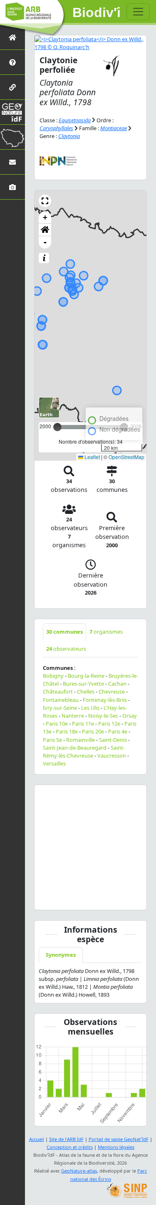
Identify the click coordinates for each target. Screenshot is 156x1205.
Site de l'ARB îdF (66, 1139)
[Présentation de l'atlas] (12, 62)
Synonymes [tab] (61, 954)
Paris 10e (57, 723)
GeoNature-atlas (79, 1171)
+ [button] (45, 217)
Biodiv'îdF (96, 12)
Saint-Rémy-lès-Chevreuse (84, 751)
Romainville (80, 739)
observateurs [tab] (66, 648)
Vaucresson (111, 755)
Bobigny (53, 675)
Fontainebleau (61, 700)
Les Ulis (90, 707)
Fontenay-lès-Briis (105, 700)
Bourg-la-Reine (86, 675)
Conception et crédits (70, 1147)
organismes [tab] (106, 631)
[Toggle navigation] (138, 11)
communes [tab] (64, 631)
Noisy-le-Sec (103, 715)
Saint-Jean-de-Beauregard (74, 747)
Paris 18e (67, 731)
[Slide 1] (68, 898)
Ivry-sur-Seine (60, 707)
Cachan (117, 683)
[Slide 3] (98, 898)
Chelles (85, 691)
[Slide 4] (113, 898)
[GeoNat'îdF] (12, 112)
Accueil (36, 1139)
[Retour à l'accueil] (12, 37)
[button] (45, 201)
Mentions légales (116, 1147)
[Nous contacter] (12, 162)
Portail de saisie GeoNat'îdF (119, 1139)
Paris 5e (52, 739)
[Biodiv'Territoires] (12, 137)
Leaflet (91, 456)
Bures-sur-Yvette (83, 683)
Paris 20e (93, 731)
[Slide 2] (83, 898)
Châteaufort (58, 691)
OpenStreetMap (126, 456)
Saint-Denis (113, 739)
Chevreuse (112, 691)
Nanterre (73, 715)
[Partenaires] (12, 87)
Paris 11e (83, 723)
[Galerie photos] (12, 187)
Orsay (129, 715)
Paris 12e (109, 723)
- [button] (45, 242)
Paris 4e (117, 731)
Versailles (54, 763)
